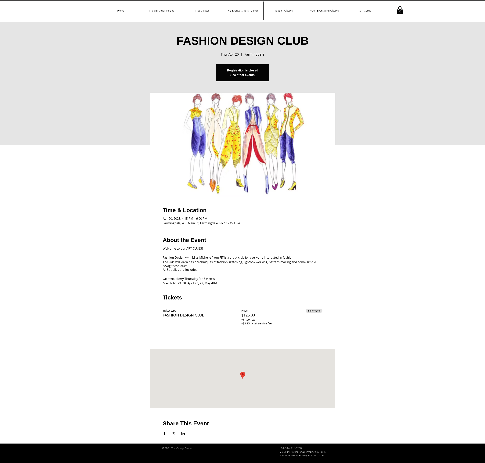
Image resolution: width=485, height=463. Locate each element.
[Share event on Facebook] (164, 433)
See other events (242, 75)
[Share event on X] (174, 433)
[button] (400, 10)
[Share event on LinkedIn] (183, 433)
